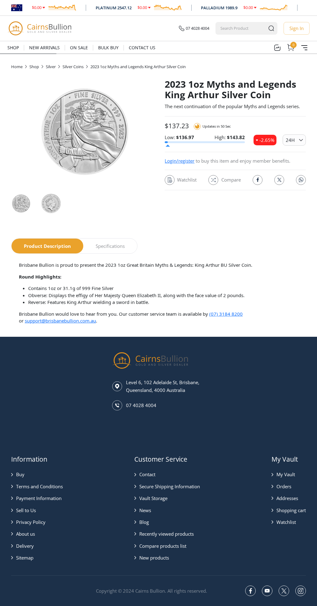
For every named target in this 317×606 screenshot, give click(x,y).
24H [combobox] (290, 140)
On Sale (79, 47)
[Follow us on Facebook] (250, 591)
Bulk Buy (108, 47)
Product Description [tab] (47, 246)
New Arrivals (44, 47)
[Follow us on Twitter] (284, 591)
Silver (51, 66)
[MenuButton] (304, 47)
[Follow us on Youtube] (267, 591)
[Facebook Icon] (258, 180)
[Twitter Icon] (279, 180)
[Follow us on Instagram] (300, 591)
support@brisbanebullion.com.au (60, 321)
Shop (13, 47)
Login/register (179, 161)
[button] (37, 474)
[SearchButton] (271, 28)
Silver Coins (73, 66)
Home (17, 66)
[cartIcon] (290, 47)
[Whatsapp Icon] (301, 180)
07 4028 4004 (197, 28)
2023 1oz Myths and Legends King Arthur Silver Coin (138, 66)
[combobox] (240, 28)
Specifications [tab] (110, 246)
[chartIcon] (277, 47)
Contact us (142, 47)
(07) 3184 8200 (226, 314)
